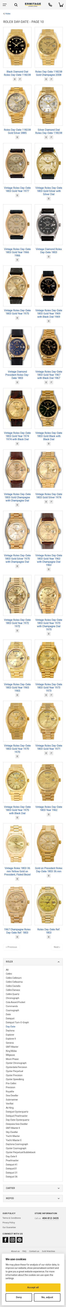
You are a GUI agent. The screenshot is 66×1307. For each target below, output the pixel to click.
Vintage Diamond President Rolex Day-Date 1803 (17, 375)
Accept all (33, 1287)
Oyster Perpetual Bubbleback (20, 1152)
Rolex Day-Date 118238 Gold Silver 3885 (17, 131)
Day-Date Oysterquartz (17, 1120)
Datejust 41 (11, 1164)
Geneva (10, 1043)
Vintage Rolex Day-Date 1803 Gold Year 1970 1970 (17, 749)
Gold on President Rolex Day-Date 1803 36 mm (48, 870)
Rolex (7, 14)
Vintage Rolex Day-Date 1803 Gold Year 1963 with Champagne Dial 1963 (48, 560)
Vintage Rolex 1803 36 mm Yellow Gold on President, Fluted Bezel (17, 871)
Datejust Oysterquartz (17, 1111)
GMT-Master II (13, 1128)
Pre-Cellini (11, 1083)
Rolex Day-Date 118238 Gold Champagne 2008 (48, 73)
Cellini (9, 973)
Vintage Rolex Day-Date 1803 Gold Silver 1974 (48, 496)
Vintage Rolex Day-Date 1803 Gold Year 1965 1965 (17, 687)
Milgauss (10, 1055)
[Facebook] (5, 1240)
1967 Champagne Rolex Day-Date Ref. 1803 (17, 931)
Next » (57, 947)
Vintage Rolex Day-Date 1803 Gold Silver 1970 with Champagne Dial (17, 558)
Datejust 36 (11, 1176)
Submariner (12, 1099)
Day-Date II (11, 1156)
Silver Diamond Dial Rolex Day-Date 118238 (48, 131)
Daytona (10, 1030)
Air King (10, 1107)
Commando (12, 1006)
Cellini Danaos (13, 990)
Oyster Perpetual (14, 1071)
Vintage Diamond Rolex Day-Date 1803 (49, 251)
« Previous (11, 947)
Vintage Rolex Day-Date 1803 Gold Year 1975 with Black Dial (17, 810)
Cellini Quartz (12, 994)
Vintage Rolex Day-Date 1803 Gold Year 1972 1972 (17, 623)
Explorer (10, 1034)
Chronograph (12, 998)
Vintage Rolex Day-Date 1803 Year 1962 (48, 808)
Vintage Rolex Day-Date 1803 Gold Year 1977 (17, 189)
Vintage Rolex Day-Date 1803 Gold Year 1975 (17, 312)
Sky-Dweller (12, 1132)
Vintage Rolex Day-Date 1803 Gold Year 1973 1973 (48, 687)
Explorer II (11, 1038)
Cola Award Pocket (15, 1002)
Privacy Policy (9, 1222)
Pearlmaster (12, 1160)
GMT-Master (12, 1047)
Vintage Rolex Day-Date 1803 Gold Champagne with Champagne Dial (17, 497)
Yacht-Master (13, 1136)
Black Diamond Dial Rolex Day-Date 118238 (17, 73)
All (7, 970)
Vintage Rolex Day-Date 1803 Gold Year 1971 (48, 747)
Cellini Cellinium (14, 978)
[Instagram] (12, 1240)
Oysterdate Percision (16, 1067)
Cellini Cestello (13, 986)
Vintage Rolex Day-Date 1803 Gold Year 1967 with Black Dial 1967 (48, 375)
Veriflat (9, 1103)
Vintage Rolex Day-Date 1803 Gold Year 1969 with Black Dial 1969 (48, 313)
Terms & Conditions (12, 1218)
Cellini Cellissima (14, 982)
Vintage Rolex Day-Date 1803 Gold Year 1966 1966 (17, 252)
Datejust (10, 1018)
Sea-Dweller (12, 1095)
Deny (19, 1297)
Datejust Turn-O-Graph (17, 1022)
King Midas (11, 1051)
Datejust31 (11, 1168)
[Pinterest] (19, 1240)
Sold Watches (48, 1251)
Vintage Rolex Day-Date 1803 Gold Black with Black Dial (48, 436)
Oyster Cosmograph (16, 1148)
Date (8, 1014)
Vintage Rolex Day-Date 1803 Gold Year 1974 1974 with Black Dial (17, 436)
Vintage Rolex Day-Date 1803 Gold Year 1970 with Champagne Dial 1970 (48, 624)
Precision (10, 1087)
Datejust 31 (11, 1172)
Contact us (34, 1251)
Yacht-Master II (13, 1140)
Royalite (10, 1091)
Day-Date (10, 1026)
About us (15, 1251)
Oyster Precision (14, 1075)
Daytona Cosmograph (17, 1144)
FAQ (24, 1251)
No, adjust (47, 1297)
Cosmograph (12, 1010)
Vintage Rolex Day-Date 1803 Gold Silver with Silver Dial (48, 191)
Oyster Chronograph (16, 1063)
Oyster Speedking (15, 1079)
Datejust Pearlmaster (17, 1116)
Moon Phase (12, 1059)
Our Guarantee (9, 1227)
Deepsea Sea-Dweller (17, 1124)
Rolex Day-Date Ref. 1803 (48, 931)
